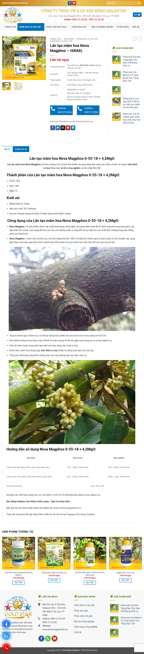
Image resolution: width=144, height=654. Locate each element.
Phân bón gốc (79, 27)
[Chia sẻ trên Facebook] (52, 127)
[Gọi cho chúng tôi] (48, 639)
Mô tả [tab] (7, 149)
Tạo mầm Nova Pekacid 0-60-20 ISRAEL (18, 573)
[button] (137, 14)
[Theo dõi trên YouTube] (74, 3)
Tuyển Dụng (122, 27)
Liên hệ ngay (59, 60)
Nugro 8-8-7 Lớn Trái (125, 573)
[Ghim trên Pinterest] (68, 127)
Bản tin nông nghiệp (102, 27)
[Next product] (134, 38)
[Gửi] (139, 3)
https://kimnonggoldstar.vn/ (67, 508)
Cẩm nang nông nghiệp (85, 626)
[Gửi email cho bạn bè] (62, 127)
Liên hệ (136, 27)
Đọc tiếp (18, 583)
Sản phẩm (69, 39)
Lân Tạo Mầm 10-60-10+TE (51, 495)
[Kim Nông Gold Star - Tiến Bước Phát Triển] (19, 14)
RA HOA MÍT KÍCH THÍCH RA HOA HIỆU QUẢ (89, 573)
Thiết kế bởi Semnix (89, 650)
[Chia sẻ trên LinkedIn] (73, 127)
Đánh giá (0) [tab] (21, 149)
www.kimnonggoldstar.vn (55, 629)
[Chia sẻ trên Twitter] (57, 127)
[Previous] (6, 58)
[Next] (41, 58)
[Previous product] (139, 38)
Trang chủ (10, 27)
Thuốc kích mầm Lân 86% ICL (54, 573)
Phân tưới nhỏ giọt (56, 27)
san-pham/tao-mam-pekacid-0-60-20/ (87, 335)
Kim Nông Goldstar (85, 514)
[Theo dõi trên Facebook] (70, 3)
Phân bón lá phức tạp (61, 41)
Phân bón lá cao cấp (30, 27)
